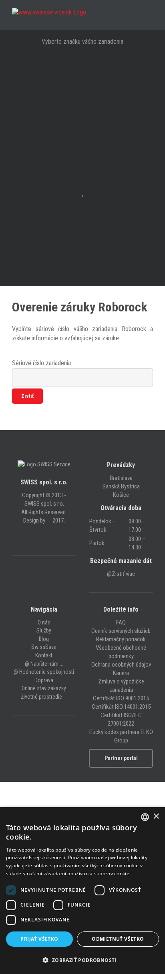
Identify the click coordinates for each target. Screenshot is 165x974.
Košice (121, 494)
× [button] (156, 816)
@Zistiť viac (121, 573)
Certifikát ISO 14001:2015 (121, 706)
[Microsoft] (82, 268)
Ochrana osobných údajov (121, 664)
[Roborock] (82, 218)
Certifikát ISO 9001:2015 (121, 698)
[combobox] (145, 817)
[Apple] (82, 69)
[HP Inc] (82, 143)
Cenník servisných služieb (121, 630)
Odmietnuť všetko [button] (118, 938)
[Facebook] (38, 538)
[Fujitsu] (82, 118)
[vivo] (82, 243)
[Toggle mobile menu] (150, 17)
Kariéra (121, 673)
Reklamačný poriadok (121, 639)
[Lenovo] (82, 168)
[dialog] (82, 890)
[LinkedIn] (49, 538)
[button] (82, 960)
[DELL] (82, 93)
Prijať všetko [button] (39, 938)
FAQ (121, 622)
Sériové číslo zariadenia (41, 363)
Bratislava (121, 478)
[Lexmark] (82, 193)
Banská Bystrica (121, 486)
